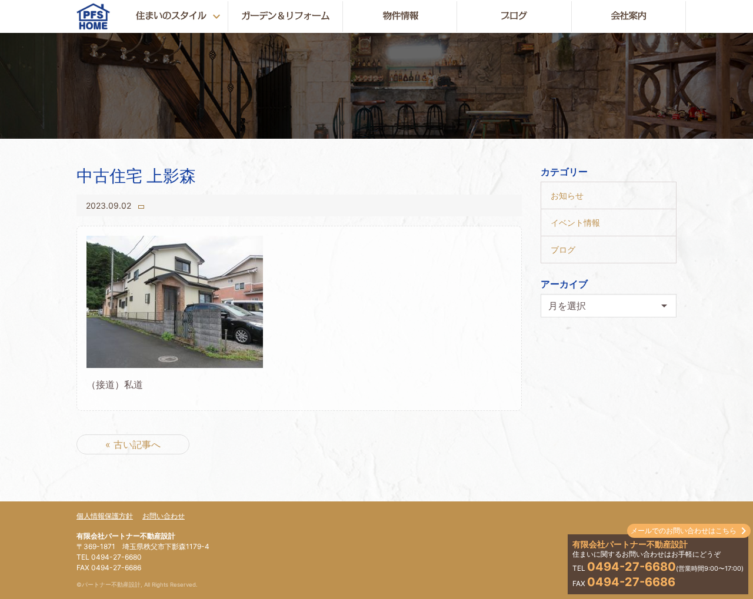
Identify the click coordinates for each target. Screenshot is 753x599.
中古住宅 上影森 (136, 176)
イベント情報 (575, 222)
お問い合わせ (163, 515)
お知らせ (567, 195)
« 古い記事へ (133, 444)
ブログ (563, 250)
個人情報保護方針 (104, 515)
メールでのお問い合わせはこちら (684, 530)
